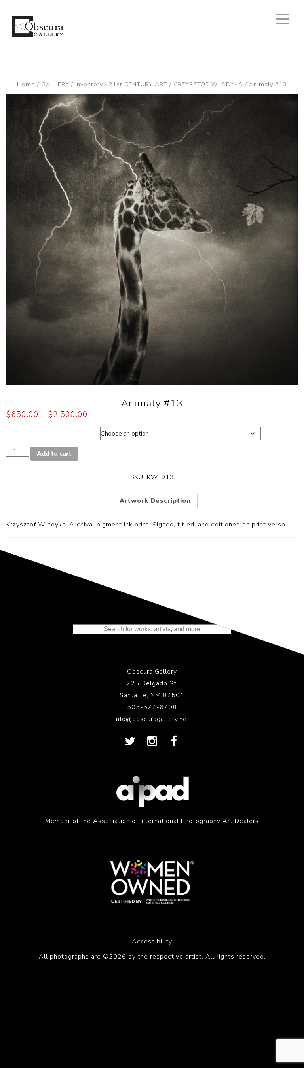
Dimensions (45, 431)
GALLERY (55, 84)
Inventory (89, 84)
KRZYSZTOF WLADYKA (208, 84)
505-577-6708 (152, 707)
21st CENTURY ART (138, 84)
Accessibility (152, 941)
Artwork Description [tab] (155, 500)
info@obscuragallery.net (152, 719)
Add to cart (54, 453)
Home (26, 84)
